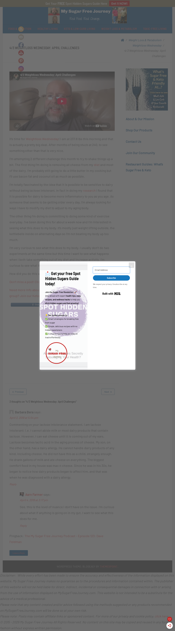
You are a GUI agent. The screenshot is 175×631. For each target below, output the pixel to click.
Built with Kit (111, 293)
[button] (63, 353)
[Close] (131, 265)
